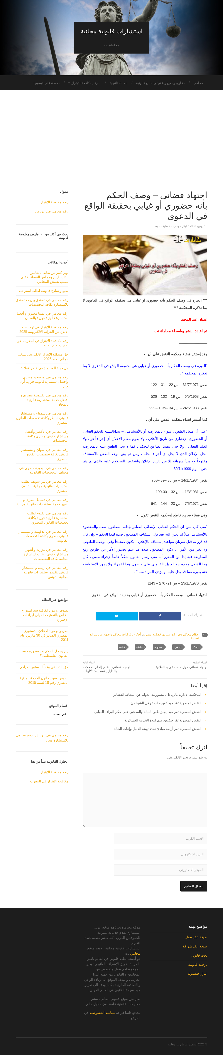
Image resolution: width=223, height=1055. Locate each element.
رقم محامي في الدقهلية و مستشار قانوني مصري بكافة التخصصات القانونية (43, 536)
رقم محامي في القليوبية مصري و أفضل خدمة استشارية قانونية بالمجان (44, 399)
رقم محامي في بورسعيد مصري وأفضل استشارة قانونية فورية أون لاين (44, 381)
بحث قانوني (199, 955)
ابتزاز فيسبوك (197, 973)
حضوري (158, 647)
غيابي (122, 647)
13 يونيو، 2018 (198, 226)
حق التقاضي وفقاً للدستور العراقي (43, 667)
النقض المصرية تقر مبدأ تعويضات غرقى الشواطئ (166, 703)
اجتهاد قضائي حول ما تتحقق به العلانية (181, 665)
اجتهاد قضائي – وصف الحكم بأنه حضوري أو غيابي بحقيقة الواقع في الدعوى (145, 205)
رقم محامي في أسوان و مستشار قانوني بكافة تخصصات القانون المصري (44, 454)
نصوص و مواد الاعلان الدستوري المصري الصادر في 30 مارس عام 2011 (44, 635)
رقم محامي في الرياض (51, 211)
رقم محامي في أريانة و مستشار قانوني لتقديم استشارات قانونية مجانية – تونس (45, 572)
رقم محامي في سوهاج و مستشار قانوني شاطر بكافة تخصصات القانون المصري (42, 417)
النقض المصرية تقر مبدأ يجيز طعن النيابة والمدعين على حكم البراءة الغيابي (147, 712)
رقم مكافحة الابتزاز (85, 83)
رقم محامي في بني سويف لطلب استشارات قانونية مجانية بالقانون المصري (44, 486)
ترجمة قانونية (197, 964)
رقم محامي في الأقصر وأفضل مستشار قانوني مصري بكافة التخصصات (46, 436)
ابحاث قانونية (118, 83)
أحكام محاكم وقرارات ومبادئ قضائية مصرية (171, 634)
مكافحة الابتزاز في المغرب (49, 781)
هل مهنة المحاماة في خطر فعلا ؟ (44, 368)
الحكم (196, 647)
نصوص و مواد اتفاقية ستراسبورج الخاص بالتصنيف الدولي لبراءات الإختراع (45, 614)
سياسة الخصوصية (102, 1013)
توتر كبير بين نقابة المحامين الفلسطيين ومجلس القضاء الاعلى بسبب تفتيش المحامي (44, 277)
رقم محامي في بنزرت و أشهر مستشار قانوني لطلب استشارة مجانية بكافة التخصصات (46, 554)
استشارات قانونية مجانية (112, 31)
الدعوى (177, 647)
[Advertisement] (111, 142)
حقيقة (139, 647)
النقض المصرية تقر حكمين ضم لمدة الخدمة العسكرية (163, 720)
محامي (198, 83)
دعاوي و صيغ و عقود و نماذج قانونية (160, 83)
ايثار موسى (180, 226)
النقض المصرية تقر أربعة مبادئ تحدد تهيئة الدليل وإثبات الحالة (157, 729)
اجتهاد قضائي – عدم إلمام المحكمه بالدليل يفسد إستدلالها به (106, 667)
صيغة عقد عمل (196, 937)
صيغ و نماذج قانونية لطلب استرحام (43, 291)
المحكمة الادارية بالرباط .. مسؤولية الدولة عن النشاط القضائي (157, 694)
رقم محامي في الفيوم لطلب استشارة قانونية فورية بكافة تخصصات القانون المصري (47, 517)
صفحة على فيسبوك (46, 83)
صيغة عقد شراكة (195, 946)
